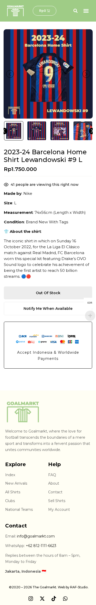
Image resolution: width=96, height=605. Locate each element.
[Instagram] (31, 598)
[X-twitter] (42, 598)
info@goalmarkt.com (36, 536)
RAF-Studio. (79, 587)
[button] (75, 11)
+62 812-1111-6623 (41, 545)
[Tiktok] (54, 598)
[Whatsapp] (65, 598)
